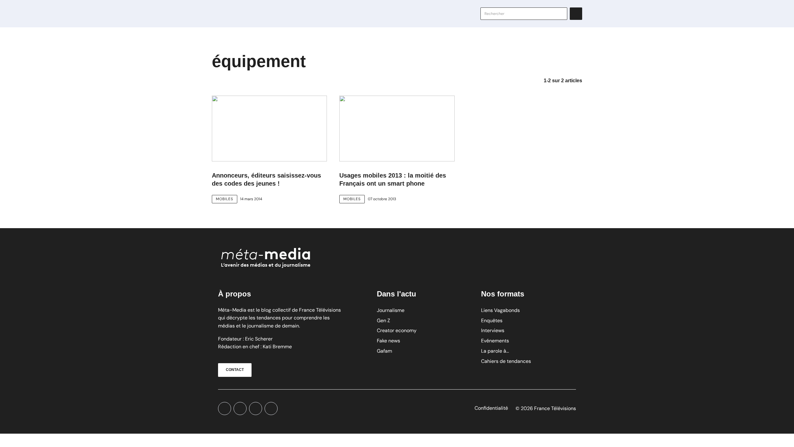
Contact (235, 370)
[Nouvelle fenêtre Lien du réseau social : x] (224, 408)
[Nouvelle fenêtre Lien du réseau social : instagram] (255, 408)
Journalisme (390, 310)
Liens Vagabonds (500, 310)
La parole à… (495, 351)
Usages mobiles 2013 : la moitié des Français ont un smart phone (392, 179)
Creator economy (397, 330)
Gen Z (383, 320)
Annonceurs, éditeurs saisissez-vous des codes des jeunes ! (266, 179)
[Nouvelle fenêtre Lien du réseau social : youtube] (240, 408)
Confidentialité (491, 408)
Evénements (495, 340)
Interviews (492, 330)
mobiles (224, 198)
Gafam (384, 351)
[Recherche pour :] (523, 13)
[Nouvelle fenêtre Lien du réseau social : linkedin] (271, 408)
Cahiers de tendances (506, 361)
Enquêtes (491, 320)
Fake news (388, 340)
